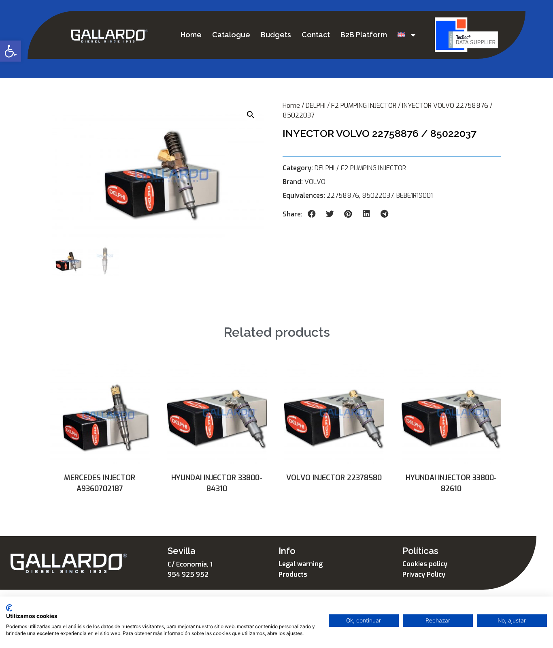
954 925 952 (188, 574)
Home (191, 34)
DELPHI (315, 105)
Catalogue (231, 34)
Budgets (276, 34)
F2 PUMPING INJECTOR (363, 105)
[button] (10, 51)
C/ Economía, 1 (190, 564)
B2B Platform (363, 34)
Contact (316, 34)
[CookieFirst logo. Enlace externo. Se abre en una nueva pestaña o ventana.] (9, 608)
